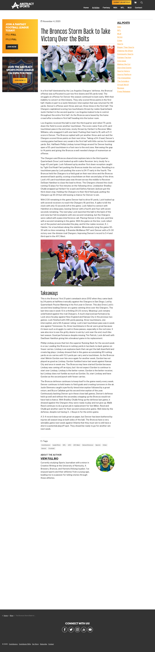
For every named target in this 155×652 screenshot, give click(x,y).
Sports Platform (124, 74)
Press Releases (123, 91)
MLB (130, 8)
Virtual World (123, 85)
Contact (138, 8)
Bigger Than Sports (125, 47)
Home (86, 8)
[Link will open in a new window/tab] (65, 629)
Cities (105, 445)
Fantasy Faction (124, 57)
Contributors (46, 445)
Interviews (121, 61)
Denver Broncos (87, 445)
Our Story (35, 644)
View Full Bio (49, 458)
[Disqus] (77, 514)
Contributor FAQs (25, 644)
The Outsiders (123, 81)
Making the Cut (123, 64)
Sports (98, 445)
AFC (69, 445)
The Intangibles (124, 78)
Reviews (120, 88)
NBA (115, 8)
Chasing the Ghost (125, 51)
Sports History (123, 71)
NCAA (119, 37)
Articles (95, 8)
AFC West (77, 445)
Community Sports (125, 54)
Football (51, 448)
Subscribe (43, 644)
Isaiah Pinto (56, 445)
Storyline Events (124, 68)
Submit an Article (121, 2)
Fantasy (106, 8)
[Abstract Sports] (23, 5)
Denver (44, 448)
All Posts (123, 23)
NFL (122, 8)
